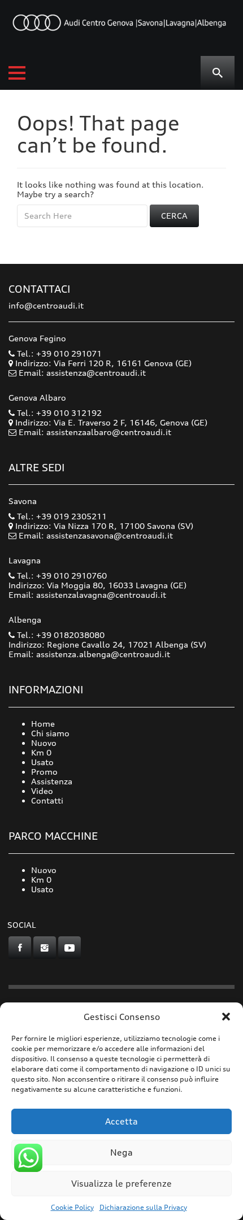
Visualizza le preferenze (121, 1183)
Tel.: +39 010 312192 (58, 413)
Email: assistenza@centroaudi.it (82, 372)
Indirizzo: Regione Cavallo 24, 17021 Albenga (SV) (107, 644)
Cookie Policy (72, 1207)
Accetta (121, 1121)
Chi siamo (50, 733)
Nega (121, 1152)
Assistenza (51, 781)
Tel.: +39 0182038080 (60, 635)
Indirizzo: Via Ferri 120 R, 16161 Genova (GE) (102, 363)
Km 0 (41, 752)
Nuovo (44, 743)
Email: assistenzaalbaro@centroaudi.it (95, 432)
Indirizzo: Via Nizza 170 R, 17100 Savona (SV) (103, 526)
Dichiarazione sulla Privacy (143, 1207)
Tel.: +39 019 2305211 (61, 516)
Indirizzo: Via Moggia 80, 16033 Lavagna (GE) (97, 585)
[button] (226, 1016)
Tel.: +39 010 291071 (58, 353)
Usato (42, 762)
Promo (44, 771)
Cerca (174, 215)
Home (43, 723)
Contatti (47, 800)
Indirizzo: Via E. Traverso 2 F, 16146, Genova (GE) (110, 422)
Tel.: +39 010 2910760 (61, 575)
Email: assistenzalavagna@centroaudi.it (87, 595)
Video (42, 791)
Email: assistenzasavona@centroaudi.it (96, 535)
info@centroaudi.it (46, 305)
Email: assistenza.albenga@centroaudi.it (89, 654)
